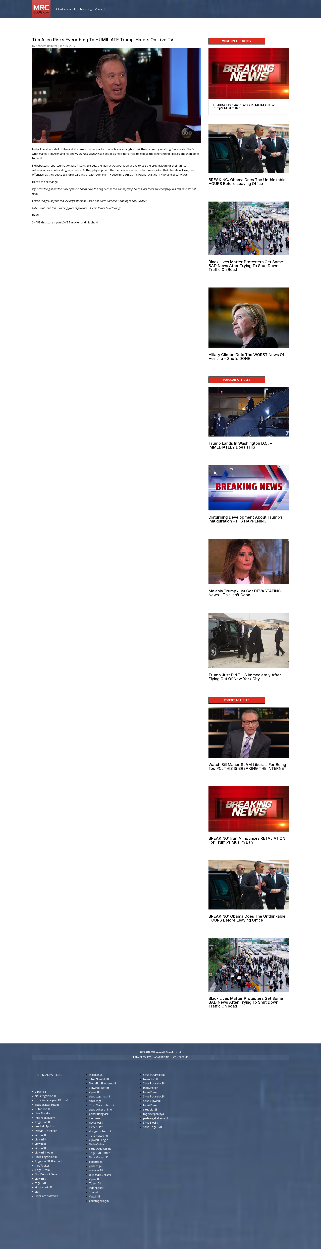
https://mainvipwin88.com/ (51, 1100)
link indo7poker (45, 1126)
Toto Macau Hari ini (101, 1105)
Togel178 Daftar (99, 1153)
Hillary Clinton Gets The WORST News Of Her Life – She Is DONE (246, 356)
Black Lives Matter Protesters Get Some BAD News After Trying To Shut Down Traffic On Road (245, 266)
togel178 (40, 1183)
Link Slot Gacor (44, 1113)
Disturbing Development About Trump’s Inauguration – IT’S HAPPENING (245, 519)
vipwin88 (40, 1135)
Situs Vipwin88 (152, 1101)
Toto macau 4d (98, 1135)
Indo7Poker (150, 1088)
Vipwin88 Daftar (99, 1088)
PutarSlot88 (42, 1109)
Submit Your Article (66, 9)
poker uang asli (99, 1114)
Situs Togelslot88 (46, 1157)
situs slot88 (150, 1109)
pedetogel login (99, 1201)
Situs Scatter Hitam (47, 1105)
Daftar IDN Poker (46, 1131)
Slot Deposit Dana (46, 1174)
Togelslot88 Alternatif (48, 1161)
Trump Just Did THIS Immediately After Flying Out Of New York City (244, 677)
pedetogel (95, 1162)
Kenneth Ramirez (46, 46)
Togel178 (95, 1183)
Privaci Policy (142, 1057)
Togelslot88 (42, 1122)
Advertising (86, 9)
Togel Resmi (42, 1170)
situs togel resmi (99, 1096)
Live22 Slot (95, 1127)
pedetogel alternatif (155, 1118)
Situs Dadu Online (100, 1148)
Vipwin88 (40, 1091)
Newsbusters (40, 165)
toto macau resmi (100, 1175)
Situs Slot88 (150, 1122)
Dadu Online (96, 1144)
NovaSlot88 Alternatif (102, 1083)
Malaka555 (96, 1075)
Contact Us (101, 9)
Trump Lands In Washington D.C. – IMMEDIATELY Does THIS (240, 445)
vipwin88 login (44, 1152)
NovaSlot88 (150, 1079)
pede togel (95, 1166)
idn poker (95, 1118)
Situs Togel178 (152, 1127)
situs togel (95, 1101)
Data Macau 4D (98, 1157)
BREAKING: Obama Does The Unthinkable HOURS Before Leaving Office (247, 181)
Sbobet (93, 1192)
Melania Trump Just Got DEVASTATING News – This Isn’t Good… (244, 593)
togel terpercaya (153, 1114)
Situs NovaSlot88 (99, 1079)
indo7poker (42, 1165)
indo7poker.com (45, 1118)
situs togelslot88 (45, 1096)
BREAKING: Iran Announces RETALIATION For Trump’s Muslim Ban (243, 106)
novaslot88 (96, 1122)
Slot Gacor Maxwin (46, 1196)
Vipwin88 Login (98, 1140)
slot (37, 1191)
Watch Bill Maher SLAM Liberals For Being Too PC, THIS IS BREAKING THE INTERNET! (248, 766)
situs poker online (100, 1109)
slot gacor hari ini (100, 1131)
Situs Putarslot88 (154, 1075)
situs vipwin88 (43, 1187)
